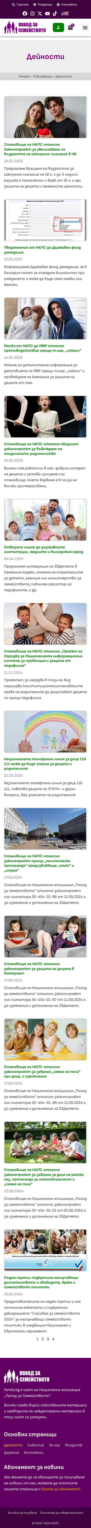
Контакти (33, 1452)
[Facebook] (25, 13)
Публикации (42, 76)
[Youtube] (47, 13)
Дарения (11, 1452)
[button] (85, 27)
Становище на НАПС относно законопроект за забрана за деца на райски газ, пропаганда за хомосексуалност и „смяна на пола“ (44, 1177)
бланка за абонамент (61, 1489)
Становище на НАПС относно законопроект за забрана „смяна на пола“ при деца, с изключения (42, 1072)
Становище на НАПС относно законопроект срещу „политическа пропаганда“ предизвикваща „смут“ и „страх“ (39, 863)
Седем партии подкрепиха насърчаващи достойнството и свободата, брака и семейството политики (41, 1282)
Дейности (13, 1445)
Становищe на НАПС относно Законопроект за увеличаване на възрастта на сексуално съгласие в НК (40, 149)
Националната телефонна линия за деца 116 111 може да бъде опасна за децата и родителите (45, 764)
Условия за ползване (22, 1513)
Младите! (73, 1445)
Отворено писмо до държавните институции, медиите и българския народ (43, 549)
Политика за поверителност (61, 1513)
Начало (24, 76)
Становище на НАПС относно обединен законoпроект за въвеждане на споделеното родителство (41, 449)
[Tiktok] (55, 13)
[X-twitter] (40, 13)
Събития (35, 1445)
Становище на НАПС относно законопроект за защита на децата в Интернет (39, 969)
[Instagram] (32, 13)
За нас (54, 1445)
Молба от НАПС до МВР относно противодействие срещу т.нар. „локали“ (42, 348)
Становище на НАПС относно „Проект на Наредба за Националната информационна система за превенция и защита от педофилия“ (43, 658)
